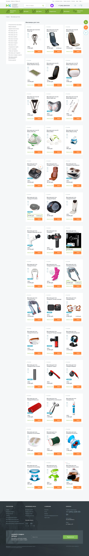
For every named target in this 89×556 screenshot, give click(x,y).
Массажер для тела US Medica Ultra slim (33, 131)
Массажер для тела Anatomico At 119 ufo (52, 466)
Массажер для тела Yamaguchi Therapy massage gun (52, 231)
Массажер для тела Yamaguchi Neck (71, 298)
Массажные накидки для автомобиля (13, 57)
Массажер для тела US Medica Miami (52, 131)
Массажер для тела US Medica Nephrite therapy (33, 64)
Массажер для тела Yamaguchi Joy (71, 399)
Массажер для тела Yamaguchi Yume (32, 164)
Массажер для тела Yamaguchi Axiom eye (32, 332)
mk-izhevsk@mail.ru (70, 519)
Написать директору (29, 515)
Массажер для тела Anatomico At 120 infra (71, 432)
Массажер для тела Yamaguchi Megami (71, 365)
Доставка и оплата (59, 1)
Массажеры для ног (13, 30)
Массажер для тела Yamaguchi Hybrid (52, 198)
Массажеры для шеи (13, 32)
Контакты (73, 1)
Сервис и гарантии (66, 1)
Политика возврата (10, 511)
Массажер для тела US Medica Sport (52, 64)
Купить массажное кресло (11, 517)
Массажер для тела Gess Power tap (33, 30)
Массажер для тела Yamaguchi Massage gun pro (34, 231)
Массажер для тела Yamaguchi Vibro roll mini (33, 365)
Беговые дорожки (12, 60)
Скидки (7, 509)
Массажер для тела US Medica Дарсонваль (72, 97)
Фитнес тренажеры (13, 48)
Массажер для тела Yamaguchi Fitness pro (33, 399)
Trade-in (8, 515)
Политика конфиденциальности (51, 515)
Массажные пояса (12, 44)
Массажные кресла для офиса (12, 521)
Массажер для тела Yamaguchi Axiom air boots (53, 265)
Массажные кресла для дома (12, 519)
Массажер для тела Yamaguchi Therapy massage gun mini (54, 332)
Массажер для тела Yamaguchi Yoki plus (71, 265)
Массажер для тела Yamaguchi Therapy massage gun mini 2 (54, 298)
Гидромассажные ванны (14, 28)
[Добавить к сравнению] (28, 34)
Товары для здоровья (13, 50)
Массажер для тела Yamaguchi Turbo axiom (53, 164)
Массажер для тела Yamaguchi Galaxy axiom (72, 466)
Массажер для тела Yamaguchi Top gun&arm (72, 231)
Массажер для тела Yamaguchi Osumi (32, 265)
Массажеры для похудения (14, 52)
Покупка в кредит (29, 513)
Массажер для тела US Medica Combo (72, 30)
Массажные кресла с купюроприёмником (15, 523)
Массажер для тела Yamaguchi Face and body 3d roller (54, 399)
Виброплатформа (12, 26)
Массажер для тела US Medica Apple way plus (72, 64)
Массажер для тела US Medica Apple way (52, 97)
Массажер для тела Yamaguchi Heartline (32, 198)
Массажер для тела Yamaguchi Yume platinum (72, 164)
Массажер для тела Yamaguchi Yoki (32, 298)
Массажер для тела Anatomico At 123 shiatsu (33, 432)
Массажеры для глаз (13, 34)
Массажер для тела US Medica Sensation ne (52, 30)
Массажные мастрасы (13, 38)
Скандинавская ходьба (13, 46)
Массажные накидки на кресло (15, 54)
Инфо (80, 1)
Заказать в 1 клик (30, 51)
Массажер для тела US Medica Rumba (33, 97)
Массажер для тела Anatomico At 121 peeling (33, 466)
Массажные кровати (13, 36)
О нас (53, 1)
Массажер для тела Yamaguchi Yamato (71, 198)
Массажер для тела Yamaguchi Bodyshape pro (73, 332)
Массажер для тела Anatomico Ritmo (52, 432)
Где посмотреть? (9, 513)
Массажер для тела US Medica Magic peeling (72, 131)
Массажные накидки (13, 40)
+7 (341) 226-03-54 (64, 5)
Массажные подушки (13, 42)
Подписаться (70, 537)
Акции (77, 1)
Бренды (46, 513)
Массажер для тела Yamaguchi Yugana (52, 365)
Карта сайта (47, 517)
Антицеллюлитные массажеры (15, 24)
